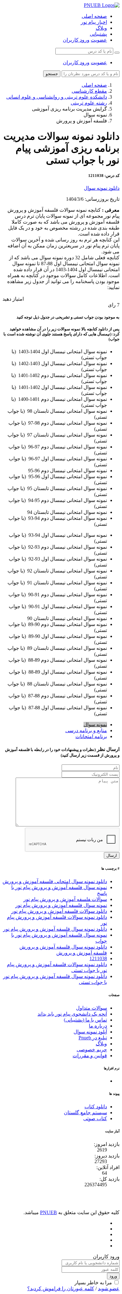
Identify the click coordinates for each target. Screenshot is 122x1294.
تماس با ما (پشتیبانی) (85, 1019)
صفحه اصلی (94, 16)
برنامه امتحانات (91, 736)
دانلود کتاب (95, 1106)
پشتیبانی (98, 34)
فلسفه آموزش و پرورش (81, 952)
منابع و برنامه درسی (86, 730)
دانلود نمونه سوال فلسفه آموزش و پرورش (63, 947)
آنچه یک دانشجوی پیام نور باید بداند (72, 1014)
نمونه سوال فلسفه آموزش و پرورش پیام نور (61, 905)
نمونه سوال (95, 724)
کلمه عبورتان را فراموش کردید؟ (60, 1288)
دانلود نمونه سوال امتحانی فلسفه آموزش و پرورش (55, 881)
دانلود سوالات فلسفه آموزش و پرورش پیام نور (59, 911)
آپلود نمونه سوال (90, 1031)
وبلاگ (101, 28)
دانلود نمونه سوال (101, 188)
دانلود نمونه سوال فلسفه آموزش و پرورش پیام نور (55, 929)
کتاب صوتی (95, 1118)
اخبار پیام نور (94, 22)
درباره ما (98, 1025)
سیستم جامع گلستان (85, 1112)
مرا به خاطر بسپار (93, 1282)
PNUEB (48, 1212)
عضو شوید (108, 1288)
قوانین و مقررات (90, 1055)
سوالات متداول (91, 1008)
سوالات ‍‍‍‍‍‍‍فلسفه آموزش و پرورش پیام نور (65, 899)
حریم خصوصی (92, 1049)
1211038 (98, 958)
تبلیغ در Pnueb (93, 1037)
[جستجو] (116, 53)
